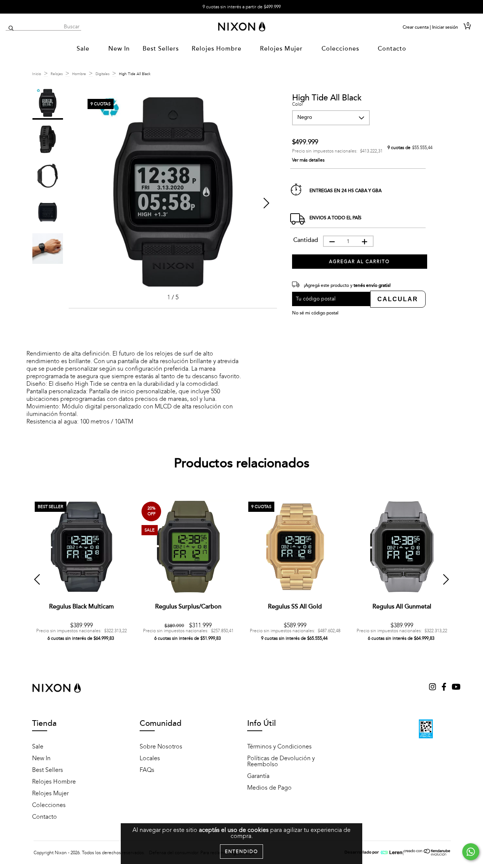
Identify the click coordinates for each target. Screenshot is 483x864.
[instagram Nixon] (433, 688)
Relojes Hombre (217, 49)
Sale (84, 49)
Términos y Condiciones (279, 747)
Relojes (57, 74)
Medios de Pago (269, 788)
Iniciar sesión (445, 27)
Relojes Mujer (282, 49)
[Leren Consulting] (374, 852)
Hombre (79, 74)
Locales (150, 758)
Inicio (36, 74)
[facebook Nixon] (445, 688)
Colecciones (341, 49)
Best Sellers (161, 49)
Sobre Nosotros (161, 747)
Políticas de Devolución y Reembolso (281, 761)
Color (297, 104)
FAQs (147, 770)
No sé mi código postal (315, 313)
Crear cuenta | (417, 27)
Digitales (102, 74)
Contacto (392, 49)
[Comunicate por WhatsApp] (470, 851)
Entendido (241, 851)
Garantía (258, 776)
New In (119, 49)
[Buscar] (11, 28)
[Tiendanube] (427, 854)
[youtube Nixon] (456, 688)
